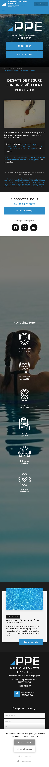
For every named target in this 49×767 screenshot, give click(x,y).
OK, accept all (25, 742)
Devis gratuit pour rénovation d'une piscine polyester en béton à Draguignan (24, 183)
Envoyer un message (25, 211)
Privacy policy (25, 761)
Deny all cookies (25, 749)
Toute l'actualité (31, 642)
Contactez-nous (24, 54)
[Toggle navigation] (3, 11)
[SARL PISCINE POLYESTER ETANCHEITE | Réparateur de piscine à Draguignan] (4, 4)
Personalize (25, 756)
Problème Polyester (15, 69)
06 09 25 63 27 (24, 46)
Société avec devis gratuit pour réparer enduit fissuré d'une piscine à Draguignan (24, 185)
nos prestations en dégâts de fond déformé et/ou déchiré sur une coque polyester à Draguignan (24, 146)
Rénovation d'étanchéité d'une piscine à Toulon (22, 621)
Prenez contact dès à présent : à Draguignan (24, 158)
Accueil (4, 69)
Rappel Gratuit (41, 4)
